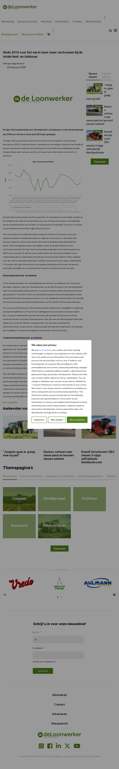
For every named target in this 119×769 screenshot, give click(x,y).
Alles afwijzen (57, 419)
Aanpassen (39, 419)
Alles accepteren (77, 419)
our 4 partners (45, 350)
